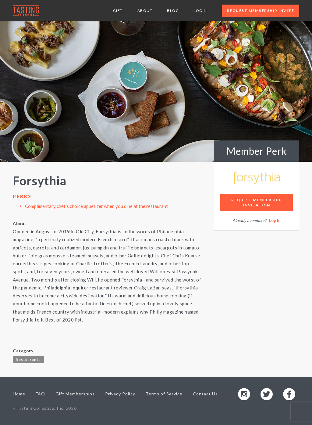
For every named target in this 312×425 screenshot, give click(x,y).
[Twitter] (266, 394)
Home (19, 393)
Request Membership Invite (260, 10)
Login (200, 10)
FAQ (40, 393)
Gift (118, 10)
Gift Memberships (75, 393)
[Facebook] (289, 394)
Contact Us (205, 393)
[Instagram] (244, 394)
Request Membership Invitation (256, 202)
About (145, 10)
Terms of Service (164, 393)
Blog (173, 10)
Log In (275, 220)
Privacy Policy (120, 393)
